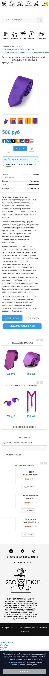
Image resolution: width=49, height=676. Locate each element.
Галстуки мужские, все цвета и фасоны (19, 49)
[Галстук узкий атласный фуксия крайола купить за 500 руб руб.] (31, 359)
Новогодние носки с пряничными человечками (30, 497)
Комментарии (12, 318)
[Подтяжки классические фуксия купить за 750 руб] (31, 401)
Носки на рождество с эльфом (30, 521)
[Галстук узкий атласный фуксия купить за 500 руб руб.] (11, 359)
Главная (6, 46)
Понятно (24, 671)
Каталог (15, 46)
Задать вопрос (32, 318)
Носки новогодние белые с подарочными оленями (30, 473)
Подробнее (28, 487)
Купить (20, 148)
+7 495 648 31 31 (22, 562)
